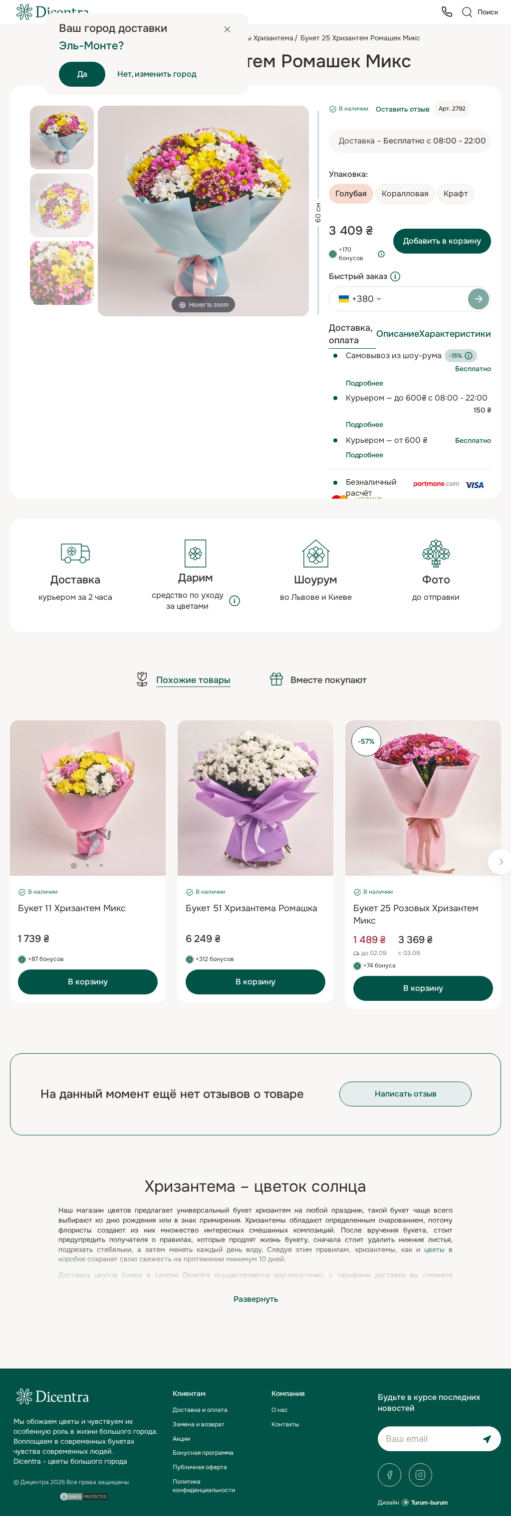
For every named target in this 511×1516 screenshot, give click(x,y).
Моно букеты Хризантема (250, 37)
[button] (74, 866)
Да (82, 74)
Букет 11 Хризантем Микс (72, 908)
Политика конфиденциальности (204, 1486)
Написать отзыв (406, 1094)
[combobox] (356, 298)
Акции (181, 1439)
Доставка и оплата (200, 1410)
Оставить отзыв (403, 109)
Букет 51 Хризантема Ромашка (251, 908)
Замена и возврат (199, 1424)
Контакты (285, 1424)
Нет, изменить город (157, 74)
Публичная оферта (200, 1467)
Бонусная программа (203, 1453)
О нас (279, 1410)
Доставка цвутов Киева (100, 1274)
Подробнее (364, 383)
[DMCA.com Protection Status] (84, 1497)
